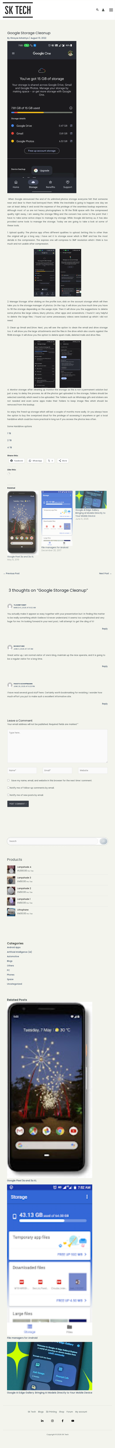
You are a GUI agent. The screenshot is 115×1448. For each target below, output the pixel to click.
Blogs (9, 961)
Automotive (13, 956)
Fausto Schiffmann (23, 684)
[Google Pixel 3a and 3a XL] (22, 523)
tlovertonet (20, 605)
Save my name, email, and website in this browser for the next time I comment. (51, 780)
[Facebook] (62, 1420)
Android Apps (14, 947)
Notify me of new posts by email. (27, 795)
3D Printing (51, 1411)
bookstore (19, 646)
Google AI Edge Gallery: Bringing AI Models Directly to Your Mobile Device (90, 513)
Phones (10, 974)
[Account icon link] (103, 10)
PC (8, 970)
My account (81, 1411)
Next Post (105, 573)
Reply (105, 628)
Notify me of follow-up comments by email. (32, 787)
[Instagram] (52, 1420)
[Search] (103, 841)
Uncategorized (14, 984)
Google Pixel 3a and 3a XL (20, 556)
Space (10, 979)
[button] (97, 10)
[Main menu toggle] (111, 10)
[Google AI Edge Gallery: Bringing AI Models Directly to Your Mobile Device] (91, 500)
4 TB (9, 447)
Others (10, 965)
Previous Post (11, 573)
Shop (61, 1411)
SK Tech (32, 1411)
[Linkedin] (42, 1420)
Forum (70, 1411)
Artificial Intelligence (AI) (19, 952)
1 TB (9, 433)
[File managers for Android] (57, 518)
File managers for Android (54, 547)
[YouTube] (72, 1420)
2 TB (9, 440)
